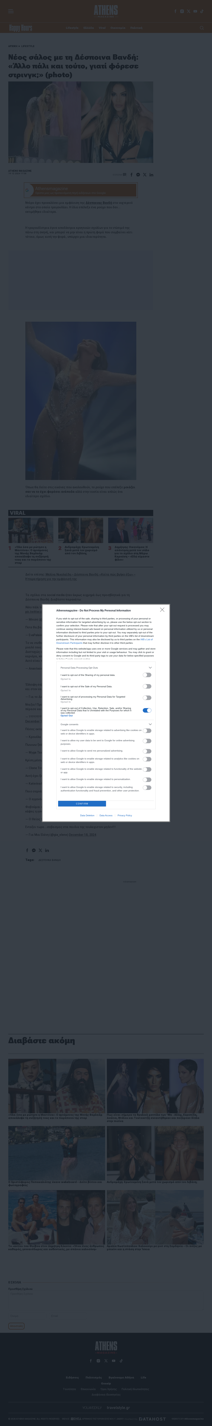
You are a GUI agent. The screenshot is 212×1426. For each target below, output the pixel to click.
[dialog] (106, 713)
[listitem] (106, 667)
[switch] (147, 675)
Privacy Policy (125, 815)
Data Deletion (87, 815)
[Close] (163, 611)
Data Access (106, 815)
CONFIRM (82, 803)
